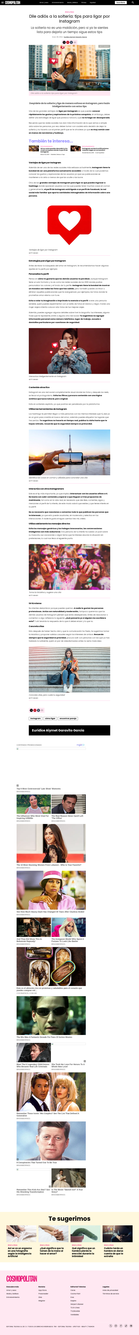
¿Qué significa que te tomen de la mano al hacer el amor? (52, 1251)
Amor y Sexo (69, 12)
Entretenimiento (58, 3)
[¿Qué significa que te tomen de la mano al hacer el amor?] (53, 1233)
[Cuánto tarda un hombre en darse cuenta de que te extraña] (118, 1233)
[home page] (12, 2)
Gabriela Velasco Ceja (58, 154)
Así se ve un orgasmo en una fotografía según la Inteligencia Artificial (20, 1252)
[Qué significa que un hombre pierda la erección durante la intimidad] (86, 1233)
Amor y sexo (44, 3)
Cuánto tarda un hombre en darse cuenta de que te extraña (113, 1252)
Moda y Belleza (72, 3)
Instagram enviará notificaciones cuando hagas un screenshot (95, 149)
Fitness (83, 3)
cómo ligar (50, 718)
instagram (35, 718)
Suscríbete (121, 3)
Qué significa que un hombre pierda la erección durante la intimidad (83, 1252)
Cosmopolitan (99, 153)
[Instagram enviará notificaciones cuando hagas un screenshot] (76, 148)
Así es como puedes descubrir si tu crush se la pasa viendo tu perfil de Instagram (54, 150)
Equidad (93, 3)
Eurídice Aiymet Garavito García (75, 37)
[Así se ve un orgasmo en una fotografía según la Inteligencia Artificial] (21, 1233)
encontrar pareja (68, 718)
